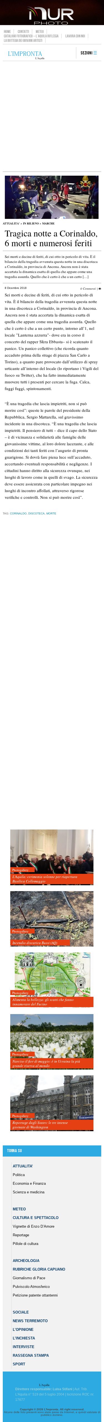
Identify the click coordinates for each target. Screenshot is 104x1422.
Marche (48, 223)
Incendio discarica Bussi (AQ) (34, 942)
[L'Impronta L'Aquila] (26, 55)
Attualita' (11, 223)
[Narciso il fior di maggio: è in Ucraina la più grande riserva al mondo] (51, 1042)
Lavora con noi (75, 36)
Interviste (23, 1347)
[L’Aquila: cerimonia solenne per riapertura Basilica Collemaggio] (51, 858)
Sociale (21, 1312)
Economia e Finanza (29, 1183)
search (70, 53)
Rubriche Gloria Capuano (39, 1269)
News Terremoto (30, 1321)
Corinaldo (18, 513)
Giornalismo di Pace (29, 1278)
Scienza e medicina (28, 1192)
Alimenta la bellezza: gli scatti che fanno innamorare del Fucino (43, 1001)
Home (7, 31)
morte (51, 513)
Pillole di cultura (25, 1244)
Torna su (14, 1150)
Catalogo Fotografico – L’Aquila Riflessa (31, 36)
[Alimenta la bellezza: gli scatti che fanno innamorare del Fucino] (51, 980)
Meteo (40, 31)
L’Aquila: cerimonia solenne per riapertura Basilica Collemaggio (44, 878)
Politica (19, 1175)
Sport (19, 1364)
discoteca (36, 513)
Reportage (21, 1235)
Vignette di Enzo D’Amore (33, 1226)
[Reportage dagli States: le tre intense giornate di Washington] (51, 1103)
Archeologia (26, 1261)
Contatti (23, 31)
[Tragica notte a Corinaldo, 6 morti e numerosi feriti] (52, 218)
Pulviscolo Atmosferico (31, 1287)
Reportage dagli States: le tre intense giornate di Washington (40, 1124)
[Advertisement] (52, 116)
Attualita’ (23, 1166)
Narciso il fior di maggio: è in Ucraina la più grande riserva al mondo (46, 1063)
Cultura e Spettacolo (36, 1218)
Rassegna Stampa (31, 1355)
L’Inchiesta (24, 1338)
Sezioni (87, 53)
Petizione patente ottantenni (35, 1295)
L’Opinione (23, 1329)
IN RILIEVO (31, 223)
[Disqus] (51, 606)
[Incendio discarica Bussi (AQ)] (51, 919)
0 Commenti (88, 288)
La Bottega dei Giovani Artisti (23, 40)
